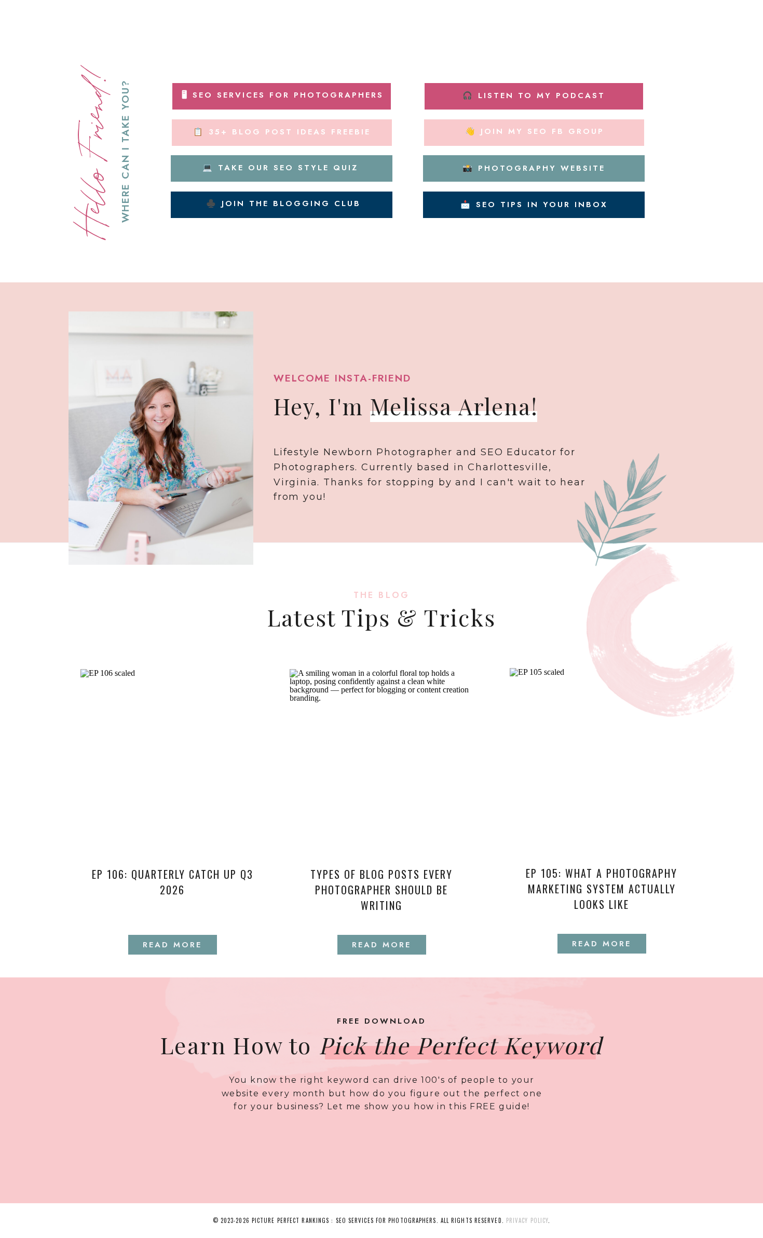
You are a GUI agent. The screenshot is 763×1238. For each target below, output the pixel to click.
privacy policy (527, 1220)
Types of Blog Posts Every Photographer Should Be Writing (381, 889)
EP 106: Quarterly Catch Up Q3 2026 (172, 881)
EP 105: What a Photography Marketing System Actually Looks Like (601, 888)
